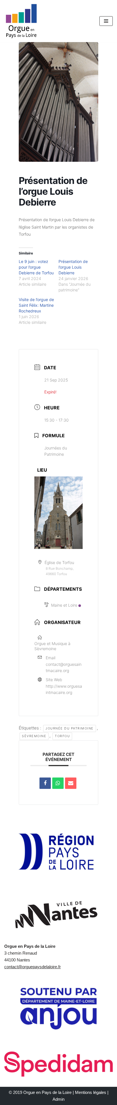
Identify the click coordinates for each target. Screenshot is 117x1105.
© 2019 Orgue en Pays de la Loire (40, 1092)
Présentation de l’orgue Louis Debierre (73, 267)
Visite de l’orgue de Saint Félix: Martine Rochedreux (36, 305)
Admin (58, 1099)
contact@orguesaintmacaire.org (64, 667)
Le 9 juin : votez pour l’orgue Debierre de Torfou (36, 267)
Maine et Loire (64, 605)
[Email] (70, 783)
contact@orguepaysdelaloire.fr (32, 966)
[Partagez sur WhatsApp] (58, 783)
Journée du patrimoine (69, 728)
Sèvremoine (34, 736)
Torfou (62, 736)
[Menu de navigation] (106, 21)
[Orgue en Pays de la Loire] (21, 21)
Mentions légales (90, 1092)
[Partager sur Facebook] (45, 783)
